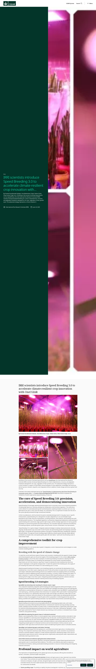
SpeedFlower (52, 480)
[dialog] (80, 663)
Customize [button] (69, 665)
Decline (83, 665)
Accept (90, 665)
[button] (70, 3)
